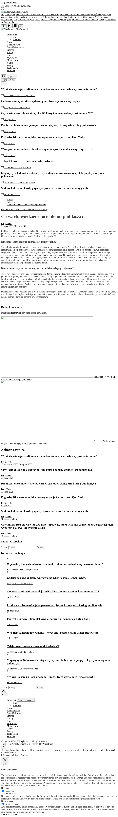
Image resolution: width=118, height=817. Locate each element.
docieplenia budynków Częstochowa (58, 255)
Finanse (10, 50)
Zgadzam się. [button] (93, 750)
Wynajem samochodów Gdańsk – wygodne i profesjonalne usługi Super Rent (46, 149)
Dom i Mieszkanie (15, 47)
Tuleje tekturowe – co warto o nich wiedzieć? (27, 160)
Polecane (17, 39)
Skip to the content (9, 2)
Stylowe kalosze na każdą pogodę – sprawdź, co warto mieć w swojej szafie (45, 188)
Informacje (12, 34)
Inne (15, 37)
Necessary (9, 791)
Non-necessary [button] (8, 801)
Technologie (12, 68)
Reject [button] (102, 750)
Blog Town (6, 223)
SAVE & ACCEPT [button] (10, 814)
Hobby (10, 52)
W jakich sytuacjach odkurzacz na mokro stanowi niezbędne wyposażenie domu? (49, 89)
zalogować (16, 313)
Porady (10, 65)
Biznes (10, 42)
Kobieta (10, 55)
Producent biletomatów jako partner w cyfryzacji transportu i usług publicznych (48, 125)
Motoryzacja (12, 60)
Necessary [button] (6, 788)
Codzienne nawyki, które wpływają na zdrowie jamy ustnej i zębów (41, 101)
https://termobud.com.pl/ (71, 274)
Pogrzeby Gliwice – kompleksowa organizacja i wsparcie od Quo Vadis (42, 136)
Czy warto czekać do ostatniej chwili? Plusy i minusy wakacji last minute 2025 (47, 113)
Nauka (10, 63)
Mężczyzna (12, 57)
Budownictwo (13, 44)
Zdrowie (11, 70)
